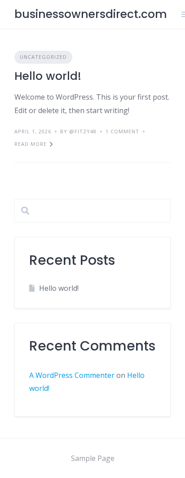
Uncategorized (43, 56)
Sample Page (93, 458)
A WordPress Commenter (72, 375)
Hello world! (47, 76)
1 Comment (122, 131)
